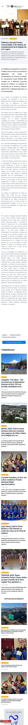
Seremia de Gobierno (15, 335)
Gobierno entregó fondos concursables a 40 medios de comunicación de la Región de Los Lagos (13, 45)
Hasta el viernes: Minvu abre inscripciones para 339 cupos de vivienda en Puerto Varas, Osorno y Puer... (13, 631)
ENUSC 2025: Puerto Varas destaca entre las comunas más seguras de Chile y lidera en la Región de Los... (13, 432)
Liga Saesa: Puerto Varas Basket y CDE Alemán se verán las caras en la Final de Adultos (13, 529)
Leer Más (3, 397)
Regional (4, 335)
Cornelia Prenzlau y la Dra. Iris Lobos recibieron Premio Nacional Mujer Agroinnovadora (14, 480)
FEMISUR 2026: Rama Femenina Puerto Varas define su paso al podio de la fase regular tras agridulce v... (14, 578)
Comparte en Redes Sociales (14, 342)
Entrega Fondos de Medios (9, 337)
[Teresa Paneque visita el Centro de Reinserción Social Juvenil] (14, 649)
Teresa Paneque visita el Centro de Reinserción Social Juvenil (11, 666)
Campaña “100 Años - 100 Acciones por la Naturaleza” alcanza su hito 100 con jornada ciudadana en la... (13, 383)
